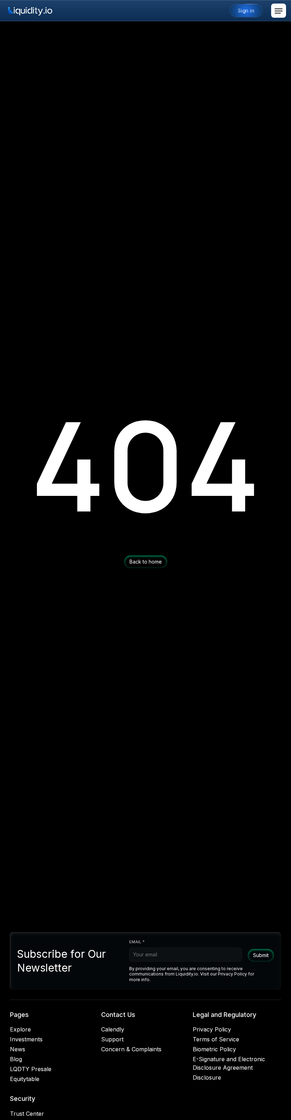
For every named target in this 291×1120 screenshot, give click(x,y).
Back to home (146, 562)
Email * (136, 941)
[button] (278, 11)
